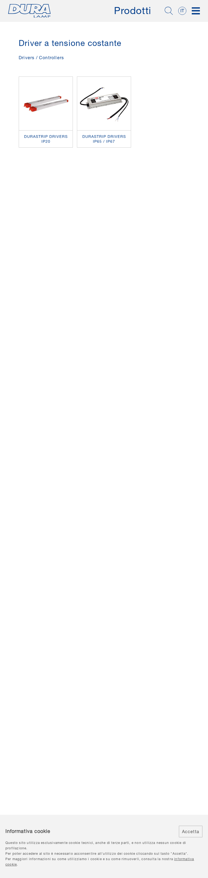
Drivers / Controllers (41, 57)
